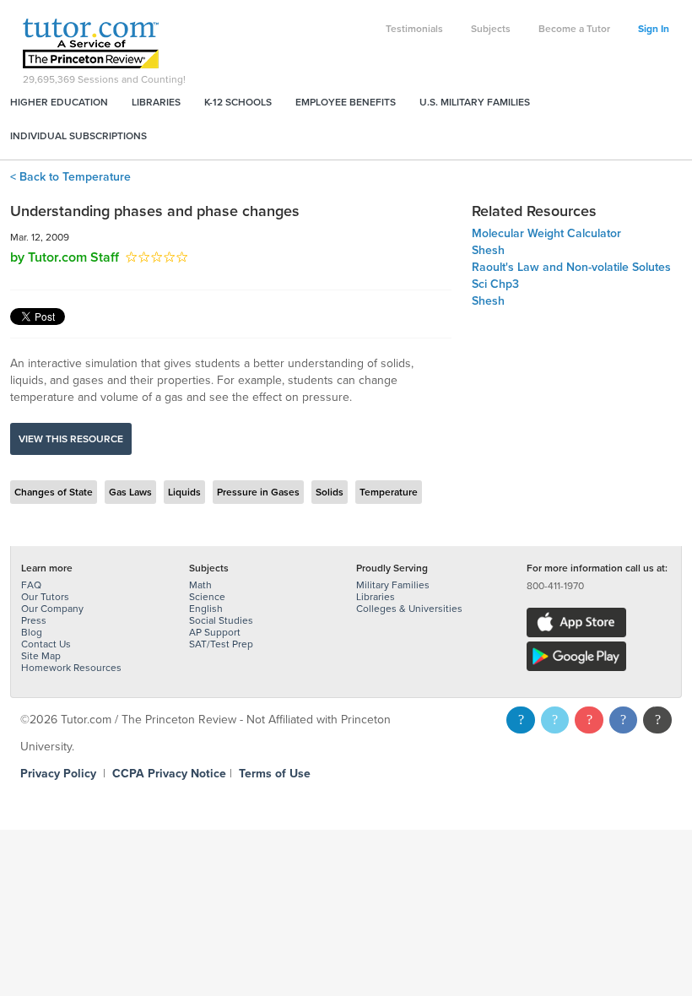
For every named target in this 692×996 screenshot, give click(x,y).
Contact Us (46, 644)
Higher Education (59, 102)
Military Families (393, 585)
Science (207, 597)
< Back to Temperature (70, 177)
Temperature (389, 492)
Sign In (653, 29)
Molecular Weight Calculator (546, 233)
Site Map (41, 656)
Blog (31, 632)
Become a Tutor (574, 29)
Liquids (184, 492)
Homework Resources (71, 668)
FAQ (31, 585)
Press (33, 620)
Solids (329, 492)
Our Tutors (45, 597)
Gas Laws (130, 492)
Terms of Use (275, 773)
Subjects (491, 29)
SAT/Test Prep (221, 644)
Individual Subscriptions (78, 136)
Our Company (52, 608)
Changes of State (53, 492)
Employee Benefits (345, 102)
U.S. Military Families (474, 102)
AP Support (215, 632)
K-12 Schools (238, 102)
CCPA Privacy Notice (169, 773)
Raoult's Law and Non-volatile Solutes (571, 267)
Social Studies (221, 620)
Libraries (156, 102)
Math (200, 585)
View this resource (71, 439)
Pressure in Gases (258, 492)
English (206, 608)
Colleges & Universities (409, 608)
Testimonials (414, 29)
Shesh (488, 250)
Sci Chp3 (495, 284)
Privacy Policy (58, 773)
